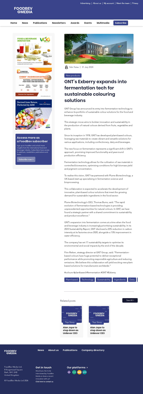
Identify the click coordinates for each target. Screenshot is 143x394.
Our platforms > (77, 367)
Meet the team (123, 3)
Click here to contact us (44, 381)
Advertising (85, 3)
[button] (25, 23)
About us (97, 3)
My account (109, 3)
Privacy (135, 3)
